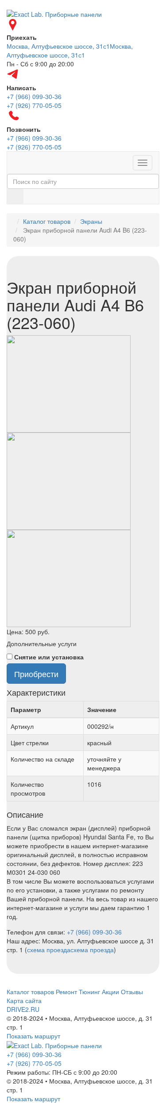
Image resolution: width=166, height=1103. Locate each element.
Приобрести (36, 673)
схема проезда (48, 949)
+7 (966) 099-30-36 (94, 931)
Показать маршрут (33, 1035)
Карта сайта (24, 1000)
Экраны (91, 221)
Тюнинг (89, 991)
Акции (110, 991)
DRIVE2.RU (23, 1009)
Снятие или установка (49, 656)
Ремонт (66, 991)
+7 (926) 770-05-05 (34, 1063)
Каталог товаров (46, 221)
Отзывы (132, 991)
